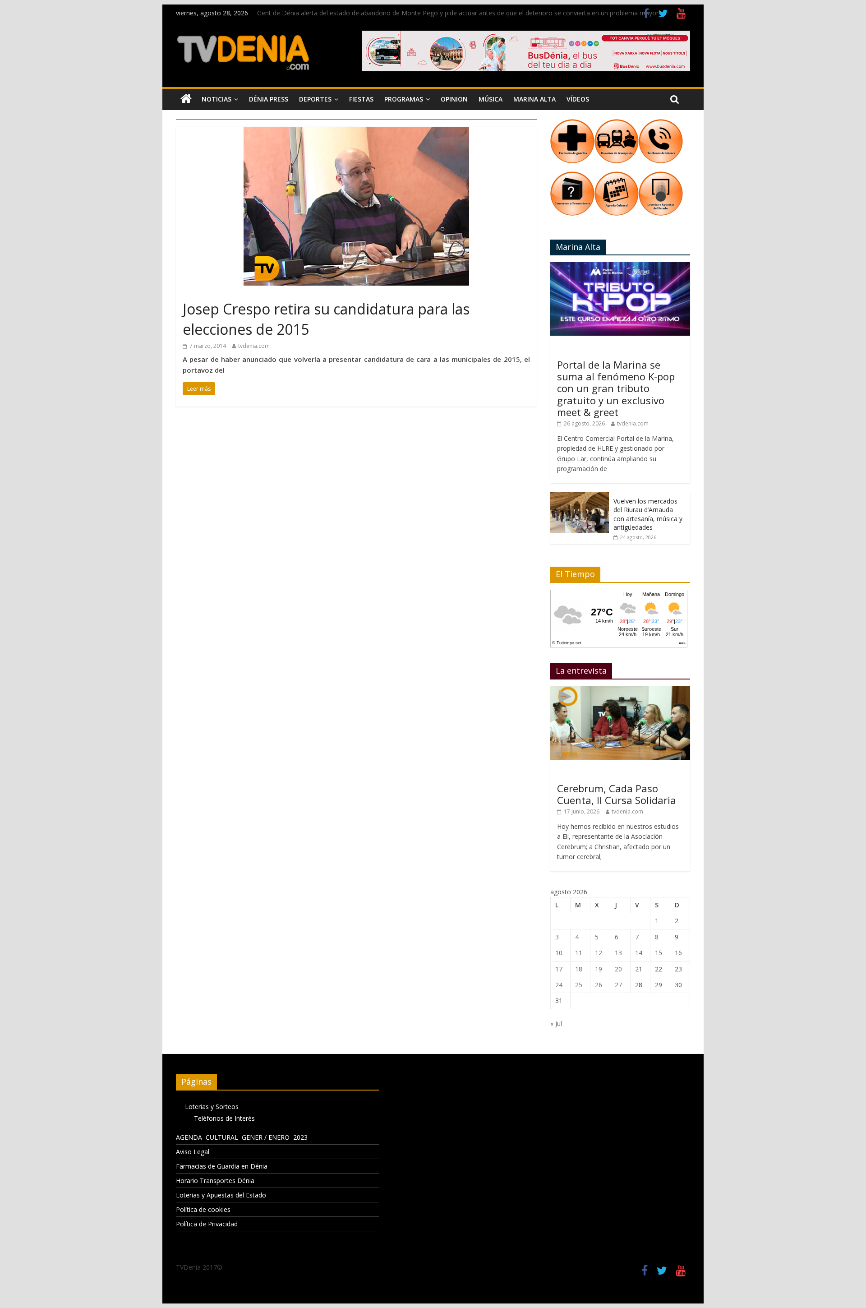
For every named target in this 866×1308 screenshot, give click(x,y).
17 (558, 969)
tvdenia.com (254, 346)
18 (578, 969)
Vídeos (578, 99)
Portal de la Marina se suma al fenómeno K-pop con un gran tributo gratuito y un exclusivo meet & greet (616, 388)
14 (638, 952)
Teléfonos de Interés (224, 1118)
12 (598, 952)
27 (618, 984)
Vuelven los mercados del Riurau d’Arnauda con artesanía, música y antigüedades (647, 514)
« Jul (556, 1023)
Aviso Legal (192, 1151)
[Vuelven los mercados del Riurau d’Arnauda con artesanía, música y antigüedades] (579, 497)
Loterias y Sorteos (212, 1106)
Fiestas (361, 99)
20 (618, 969)
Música (490, 99)
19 (598, 969)
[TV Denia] (186, 99)
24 (558, 984)
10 (558, 952)
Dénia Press (268, 99)
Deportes (315, 99)
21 (638, 969)
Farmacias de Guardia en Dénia (221, 1166)
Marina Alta (534, 99)
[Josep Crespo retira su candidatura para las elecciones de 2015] (356, 132)
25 (578, 984)
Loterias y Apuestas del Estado (221, 1195)
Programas (403, 99)
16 (678, 952)
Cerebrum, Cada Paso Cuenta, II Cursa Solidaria (616, 794)
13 (618, 952)
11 (578, 952)
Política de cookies (203, 1209)
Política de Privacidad (207, 1224)
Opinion (454, 99)
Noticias (216, 99)
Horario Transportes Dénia (215, 1180)
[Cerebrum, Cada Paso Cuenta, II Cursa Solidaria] (620, 691)
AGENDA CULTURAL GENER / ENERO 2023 (242, 1137)
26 (598, 984)
